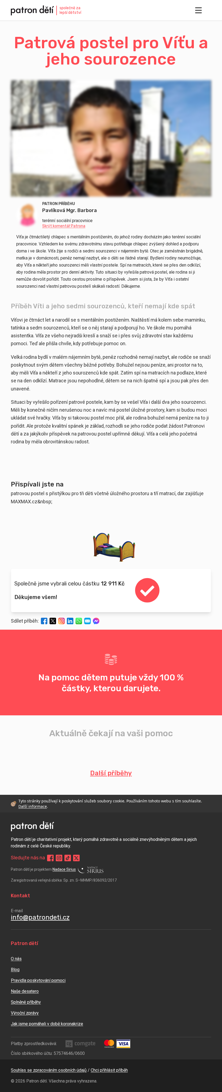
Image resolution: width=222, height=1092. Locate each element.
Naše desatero (25, 991)
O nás (16, 958)
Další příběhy (111, 773)
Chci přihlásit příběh (109, 1070)
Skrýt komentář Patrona (63, 226)
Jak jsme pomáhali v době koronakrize (47, 1023)
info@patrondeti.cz (40, 917)
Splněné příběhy (26, 1002)
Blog (15, 969)
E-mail (17, 910)
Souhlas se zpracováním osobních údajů (49, 1070)
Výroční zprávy (25, 1013)
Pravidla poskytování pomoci (38, 980)
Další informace (32, 806)
